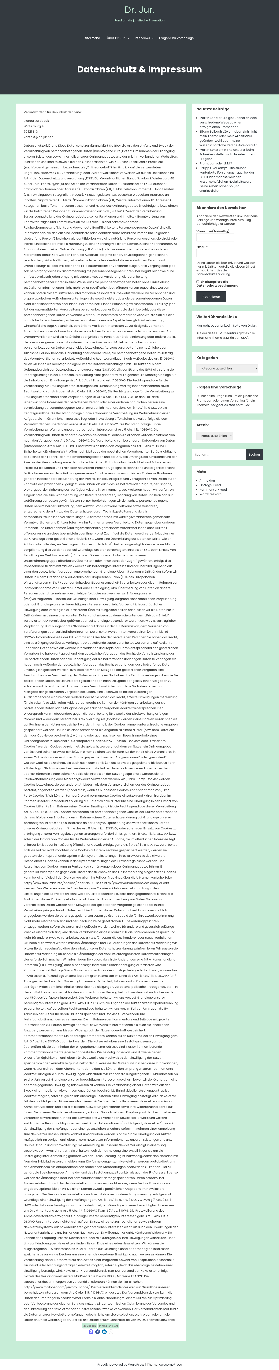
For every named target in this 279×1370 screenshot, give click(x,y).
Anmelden (207, 480)
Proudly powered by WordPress (121, 1364)
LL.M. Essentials (227, 333)
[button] (91, 1331)
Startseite (92, 38)
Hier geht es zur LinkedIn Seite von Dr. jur (226, 325)
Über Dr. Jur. (116, 38)
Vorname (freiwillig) (212, 231)
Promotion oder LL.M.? (215, 163)
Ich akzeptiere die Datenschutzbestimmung (217, 284)
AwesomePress (170, 1364)
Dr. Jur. (139, 9)
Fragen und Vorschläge (176, 38)
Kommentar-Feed (213, 489)
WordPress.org (210, 494)
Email (202, 247)
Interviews (142, 38)
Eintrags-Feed (210, 485)
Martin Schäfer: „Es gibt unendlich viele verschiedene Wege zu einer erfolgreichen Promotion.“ (228, 122)
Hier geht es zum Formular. (230, 405)
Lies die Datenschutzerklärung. (213, 272)
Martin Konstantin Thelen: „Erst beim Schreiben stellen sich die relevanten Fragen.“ (227, 154)
